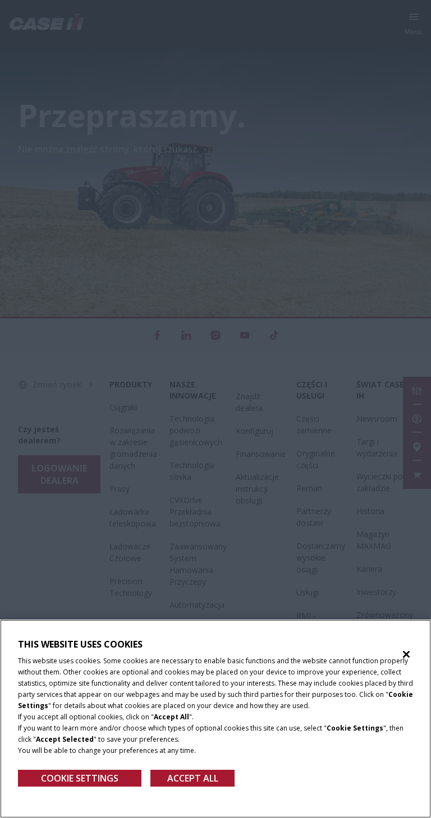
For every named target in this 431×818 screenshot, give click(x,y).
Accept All (192, 778)
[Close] (406, 654)
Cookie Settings (79, 778)
